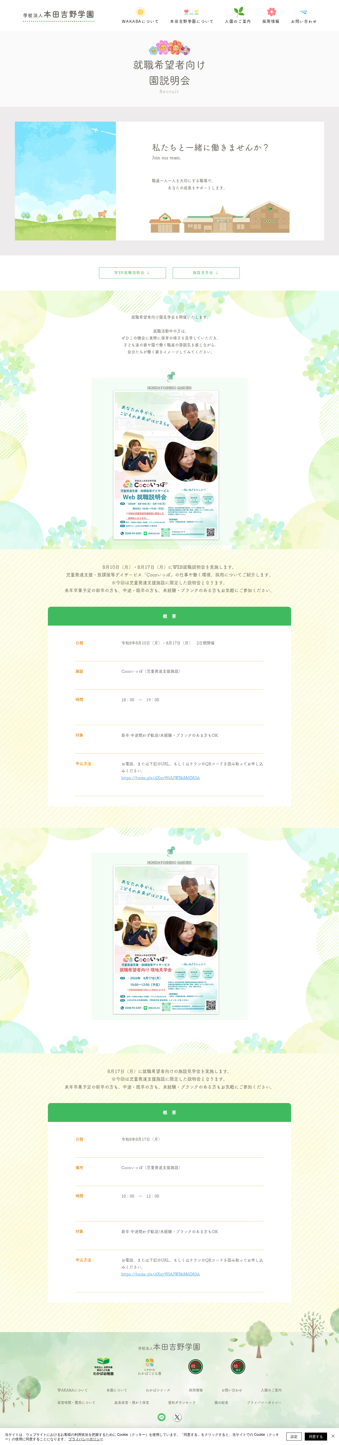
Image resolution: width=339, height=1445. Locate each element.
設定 (294, 1436)
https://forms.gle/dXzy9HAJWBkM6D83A (160, 1274)
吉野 (68, 14)
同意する (316, 1436)
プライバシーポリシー (85, 1438)
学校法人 (33, 15)
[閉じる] (333, 1436)
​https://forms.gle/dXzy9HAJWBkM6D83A (160, 778)
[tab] (169, 616)
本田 (52, 14)
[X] (177, 1417)
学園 (86, 14)
